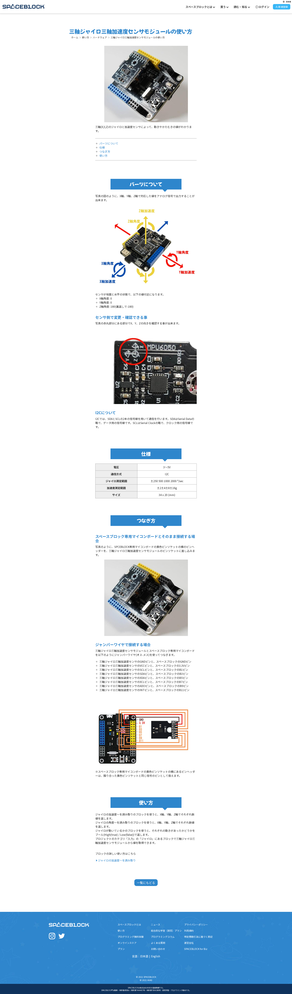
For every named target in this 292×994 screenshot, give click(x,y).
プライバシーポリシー (196, 924)
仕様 (102, 147)
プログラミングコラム (163, 936)
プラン (121, 949)
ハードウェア (100, 37)
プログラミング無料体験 (131, 936)
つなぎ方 (104, 151)
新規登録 (283, 6)
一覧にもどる (146, 882)
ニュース (155, 924)
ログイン (264, 7)
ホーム (74, 37)
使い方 (85, 37)
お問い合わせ (158, 949)
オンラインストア (127, 942)
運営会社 (189, 942)
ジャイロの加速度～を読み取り (117, 860)
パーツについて (108, 143)
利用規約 (189, 930)
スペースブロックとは (129, 924)
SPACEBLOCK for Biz (195, 949)
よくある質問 (158, 942)
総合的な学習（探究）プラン (166, 930)
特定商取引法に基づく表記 (198, 936)
